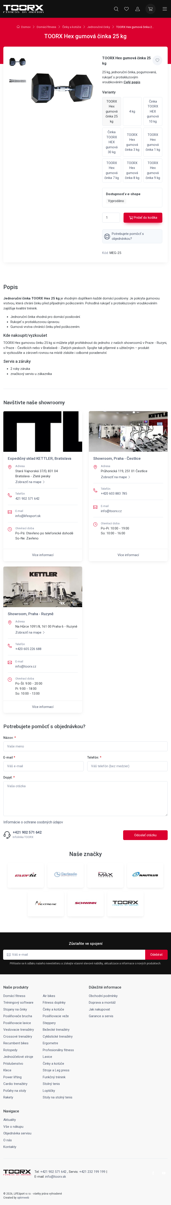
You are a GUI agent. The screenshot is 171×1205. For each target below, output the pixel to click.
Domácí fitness (46, 27)
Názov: (9, 737)
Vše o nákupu (13, 1127)
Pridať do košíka (145, 218)
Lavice (47, 1057)
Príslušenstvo (13, 1064)
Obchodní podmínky (103, 996)
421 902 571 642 (27, 499)
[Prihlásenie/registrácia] (137, 9)
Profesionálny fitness (58, 1050)
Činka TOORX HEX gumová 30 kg (112, 142)
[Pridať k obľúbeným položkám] (157, 60)
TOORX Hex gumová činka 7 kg (111, 170)
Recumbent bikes (15, 1043)
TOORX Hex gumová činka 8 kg (132, 170)
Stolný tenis (51, 1084)
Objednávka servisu (17, 1133)
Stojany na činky (15, 1009)
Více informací (42, 555)
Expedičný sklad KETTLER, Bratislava (39, 458)
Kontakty (9, 1147)
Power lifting (12, 1077)
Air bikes (49, 996)
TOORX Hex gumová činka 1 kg (153, 142)
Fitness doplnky (54, 1003)
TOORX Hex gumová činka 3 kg (132, 142)
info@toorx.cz (111, 511)
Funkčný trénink (54, 1077)
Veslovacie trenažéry (18, 1030)
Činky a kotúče (71, 27)
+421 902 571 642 (27, 832)
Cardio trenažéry (15, 1084)
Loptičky (49, 1091)
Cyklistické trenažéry (58, 1037)
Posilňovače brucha (17, 1016)
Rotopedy (10, 1050)
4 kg (132, 111)
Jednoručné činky (98, 27)
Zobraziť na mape (28, 482)
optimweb (23, 1197)
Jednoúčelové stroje (18, 1057)
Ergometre (50, 1043)
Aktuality (9, 1120)
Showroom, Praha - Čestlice (117, 458)
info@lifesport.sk (28, 516)
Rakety (8, 1097)
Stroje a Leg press (56, 1070)
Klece (7, 1070)
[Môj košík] (150, 9)
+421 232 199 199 (92, 1172)
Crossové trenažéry (17, 1037)
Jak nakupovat (99, 1009)
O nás (7, 1140)
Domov (26, 27)
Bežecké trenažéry (56, 1030)
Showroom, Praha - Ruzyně (30, 614)
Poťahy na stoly (14, 1091)
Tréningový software (18, 1003)
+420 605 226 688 (28, 649)
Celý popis (132, 82)
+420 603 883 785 (114, 493)
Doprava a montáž (102, 1003)
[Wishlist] (126, 9)
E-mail (9, 757)
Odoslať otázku (145, 835)
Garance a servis (101, 1016)
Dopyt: (9, 777)
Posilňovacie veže (56, 1016)
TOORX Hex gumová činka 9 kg (153, 170)
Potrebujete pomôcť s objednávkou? (128, 236)
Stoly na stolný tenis (57, 1097)
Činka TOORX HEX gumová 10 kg (153, 111)
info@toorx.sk (55, 1177)
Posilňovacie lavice (17, 1023)
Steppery (49, 1023)
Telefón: (94, 757)
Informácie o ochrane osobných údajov (33, 822)
